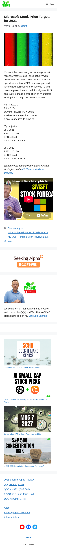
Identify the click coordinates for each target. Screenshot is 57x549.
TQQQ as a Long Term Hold (19, 494)
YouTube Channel (38, 316)
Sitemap (28, 537)
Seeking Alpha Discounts (17, 512)
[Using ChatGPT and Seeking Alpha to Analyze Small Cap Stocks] (27, 384)
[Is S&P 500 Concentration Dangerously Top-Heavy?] (27, 451)
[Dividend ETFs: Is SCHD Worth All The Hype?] (27, 352)
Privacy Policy (11, 517)
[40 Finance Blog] (5, 4)
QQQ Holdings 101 (14, 484)
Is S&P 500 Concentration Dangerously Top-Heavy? (24, 466)
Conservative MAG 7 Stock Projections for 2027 (22, 434)
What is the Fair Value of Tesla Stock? (28, 232)
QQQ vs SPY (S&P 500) (17, 489)
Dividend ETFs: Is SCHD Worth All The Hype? (22, 368)
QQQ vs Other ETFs (15, 499)
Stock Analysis (15, 228)
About (7, 507)
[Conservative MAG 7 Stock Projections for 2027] (27, 419)
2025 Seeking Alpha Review (19, 479)
